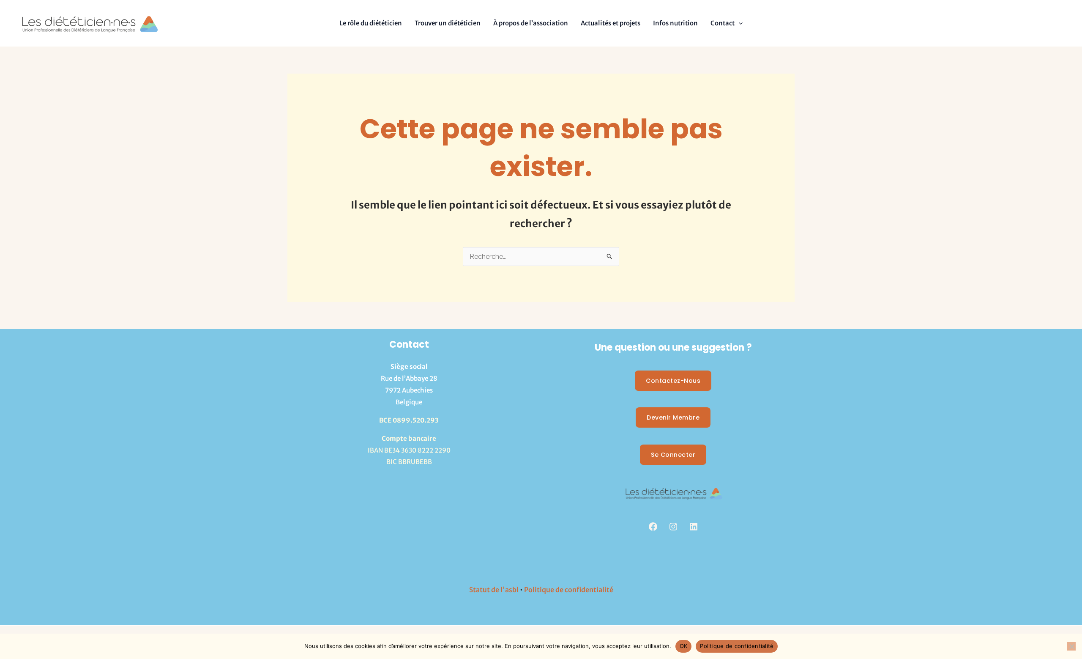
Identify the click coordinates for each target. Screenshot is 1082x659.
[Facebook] (653, 527)
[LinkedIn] (694, 527)
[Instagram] (673, 527)
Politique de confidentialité (568, 589)
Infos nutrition (675, 23)
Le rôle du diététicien (370, 23)
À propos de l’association (530, 23)
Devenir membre (673, 417)
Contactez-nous (673, 380)
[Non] (1071, 646)
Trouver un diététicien (448, 23)
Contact (722, 23)
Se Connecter (673, 454)
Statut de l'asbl (494, 589)
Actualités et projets (610, 23)
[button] (739, 23)
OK (684, 646)
